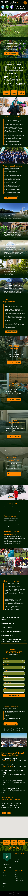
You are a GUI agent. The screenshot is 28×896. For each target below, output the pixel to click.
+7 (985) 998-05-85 (7, 767)
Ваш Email (5, 688)
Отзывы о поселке (19, 878)
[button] (11, 53)
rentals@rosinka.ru (8, 797)
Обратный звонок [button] (19, 880)
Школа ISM (5, 885)
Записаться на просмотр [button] (6, 887)
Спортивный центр (19, 855)
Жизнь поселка (18, 874)
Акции (16, 876)
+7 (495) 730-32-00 (7, 761)
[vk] (3, 813)
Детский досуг (18, 859)
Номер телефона (7, 682)
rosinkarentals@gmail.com (10, 799)
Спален (5, 670)
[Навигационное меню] (25, 2)
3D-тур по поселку (19, 872)
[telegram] (5, 813)
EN (21, 3)
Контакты (17, 882)
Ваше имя (5, 676)
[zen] (8, 813)
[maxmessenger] (10, 813)
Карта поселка (18, 863)
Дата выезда (6, 664)
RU (18, 3)
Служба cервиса (18, 861)
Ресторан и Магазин (19, 857)
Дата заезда (6, 658)
